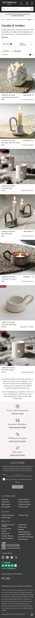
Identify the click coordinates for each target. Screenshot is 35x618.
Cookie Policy (22, 527)
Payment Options (23, 499)
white (7, 51)
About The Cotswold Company (7, 525)
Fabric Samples (5, 504)
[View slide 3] (20, 91)
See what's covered (18, 413)
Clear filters (17, 51)
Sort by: (22, 43)
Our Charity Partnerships (25, 537)
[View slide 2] (17, 91)
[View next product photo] (34, 75)
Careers (3, 531)
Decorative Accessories (19, 19)
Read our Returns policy (17, 455)
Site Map (21, 529)
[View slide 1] (15, 91)
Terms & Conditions (7, 538)
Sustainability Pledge (24, 534)
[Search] (31, 9)
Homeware (9, 19)
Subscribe (17, 487)
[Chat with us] (32, 614)
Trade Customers (23, 507)
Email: (5, 474)
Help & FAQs (5, 502)
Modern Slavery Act (24, 532)
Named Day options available (17, 427)
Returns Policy (5, 517)
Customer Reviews (7, 536)
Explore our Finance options (17, 441)
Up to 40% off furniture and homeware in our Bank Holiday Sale (17, 15)
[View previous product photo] (1, 75)
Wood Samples (5, 507)
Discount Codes (23, 539)
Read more (4, 37)
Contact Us (4, 499)
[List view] (30, 55)
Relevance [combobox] (23, 45)
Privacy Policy (22, 524)
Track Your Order (23, 515)
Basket (27, 4)
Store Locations (6, 528)
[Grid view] (33, 55)
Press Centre (5, 533)
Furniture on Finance (24, 504)
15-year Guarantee (24, 502)
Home (3, 19)
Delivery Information (7, 515)
